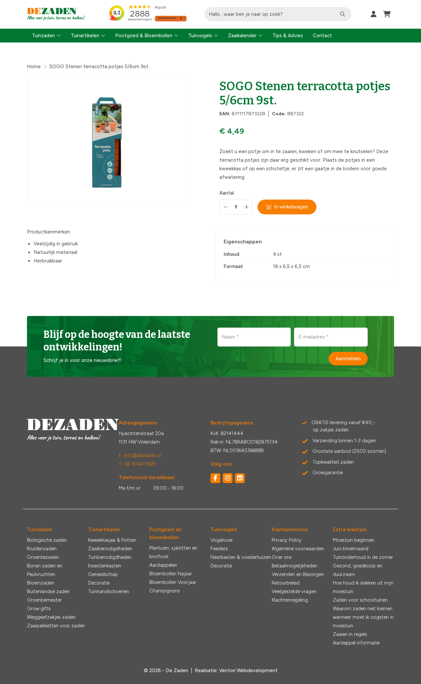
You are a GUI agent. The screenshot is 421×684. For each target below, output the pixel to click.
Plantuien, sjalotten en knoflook (173, 552)
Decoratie (99, 583)
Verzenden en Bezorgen (298, 574)
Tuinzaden (43, 36)
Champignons (164, 591)
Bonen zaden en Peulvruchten (44, 570)
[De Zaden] (56, 14)
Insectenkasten (104, 566)
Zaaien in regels (350, 634)
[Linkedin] (240, 478)
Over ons (282, 557)
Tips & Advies (287, 36)
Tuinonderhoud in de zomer (363, 557)
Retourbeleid (286, 583)
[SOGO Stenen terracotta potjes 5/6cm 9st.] (106, 142)
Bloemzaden (40, 583)
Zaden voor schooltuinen (360, 600)
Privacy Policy (287, 540)
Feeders (219, 549)
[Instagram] (228, 478)
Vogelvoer (221, 540)
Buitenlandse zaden (48, 591)
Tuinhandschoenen (108, 591)
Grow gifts (39, 609)
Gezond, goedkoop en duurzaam (357, 570)
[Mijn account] (373, 14)
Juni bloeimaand (350, 549)
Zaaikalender (242, 36)
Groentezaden (43, 557)
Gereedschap (103, 574)
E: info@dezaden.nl (140, 455)
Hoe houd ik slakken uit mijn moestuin (363, 587)
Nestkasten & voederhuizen (240, 557)
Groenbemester (44, 600)
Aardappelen (163, 565)
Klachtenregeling (290, 600)
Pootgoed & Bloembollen (143, 36)
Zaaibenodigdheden (110, 549)
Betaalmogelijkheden (294, 566)
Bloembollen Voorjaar (172, 582)
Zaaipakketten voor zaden (56, 626)
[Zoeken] (342, 14)
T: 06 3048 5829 (137, 464)
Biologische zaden (47, 540)
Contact (322, 36)
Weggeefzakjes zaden (51, 617)
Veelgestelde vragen (294, 591)
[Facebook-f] (215, 478)
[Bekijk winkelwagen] (387, 14)
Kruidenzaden (42, 549)
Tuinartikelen (85, 36)
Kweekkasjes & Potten (112, 540)
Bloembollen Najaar (170, 574)
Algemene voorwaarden (298, 549)
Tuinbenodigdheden (110, 557)
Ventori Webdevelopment (248, 670)
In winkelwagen (291, 207)
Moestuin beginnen (353, 540)
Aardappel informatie (356, 643)
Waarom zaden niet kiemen (362, 609)
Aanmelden (348, 358)
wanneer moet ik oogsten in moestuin (363, 621)
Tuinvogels (200, 36)
